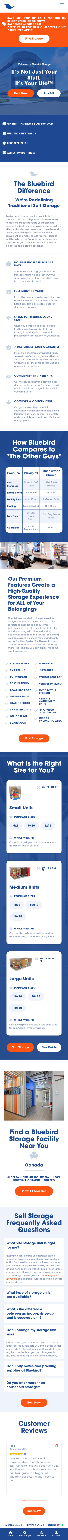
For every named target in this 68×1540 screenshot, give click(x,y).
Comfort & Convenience (33, 401)
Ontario (33, 1180)
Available (14, 1525)
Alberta (13, 1177)
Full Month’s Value (29, 291)
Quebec (49, 1180)
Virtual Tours (31, 499)
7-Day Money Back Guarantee (36, 346)
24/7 (55, 1525)
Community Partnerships (33, 375)
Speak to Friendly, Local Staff (33, 318)
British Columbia (36, 1177)
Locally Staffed (31, 506)
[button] (34, 1245)
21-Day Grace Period (31, 516)
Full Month (31, 492)
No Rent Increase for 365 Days (34, 264)
